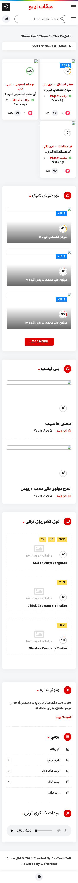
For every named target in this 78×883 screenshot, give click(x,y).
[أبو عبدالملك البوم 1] (58, 131)
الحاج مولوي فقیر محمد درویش (46, 489)
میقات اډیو (41, 7)
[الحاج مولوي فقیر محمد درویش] (39, 463)
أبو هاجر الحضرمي (24, 84)
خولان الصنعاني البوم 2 (58, 90)
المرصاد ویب (64, 717)
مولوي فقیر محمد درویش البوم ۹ (46, 280)
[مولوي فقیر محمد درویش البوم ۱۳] (39, 311)
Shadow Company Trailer (48, 648)
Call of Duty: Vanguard (50, 563)
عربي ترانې (47, 84)
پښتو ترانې (53, 781)
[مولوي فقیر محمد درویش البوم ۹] (39, 268)
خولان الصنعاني (65, 84)
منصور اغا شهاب (58, 424)
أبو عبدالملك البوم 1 (58, 152)
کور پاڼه (54, 749)
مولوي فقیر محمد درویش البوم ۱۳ (46, 322)
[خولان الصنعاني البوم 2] (58, 69)
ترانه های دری (50, 771)
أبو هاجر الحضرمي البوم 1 (20, 94)
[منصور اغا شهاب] (39, 398)
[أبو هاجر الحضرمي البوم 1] (20, 69)
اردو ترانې (53, 792)
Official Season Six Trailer (47, 606)
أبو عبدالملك (65, 146)
